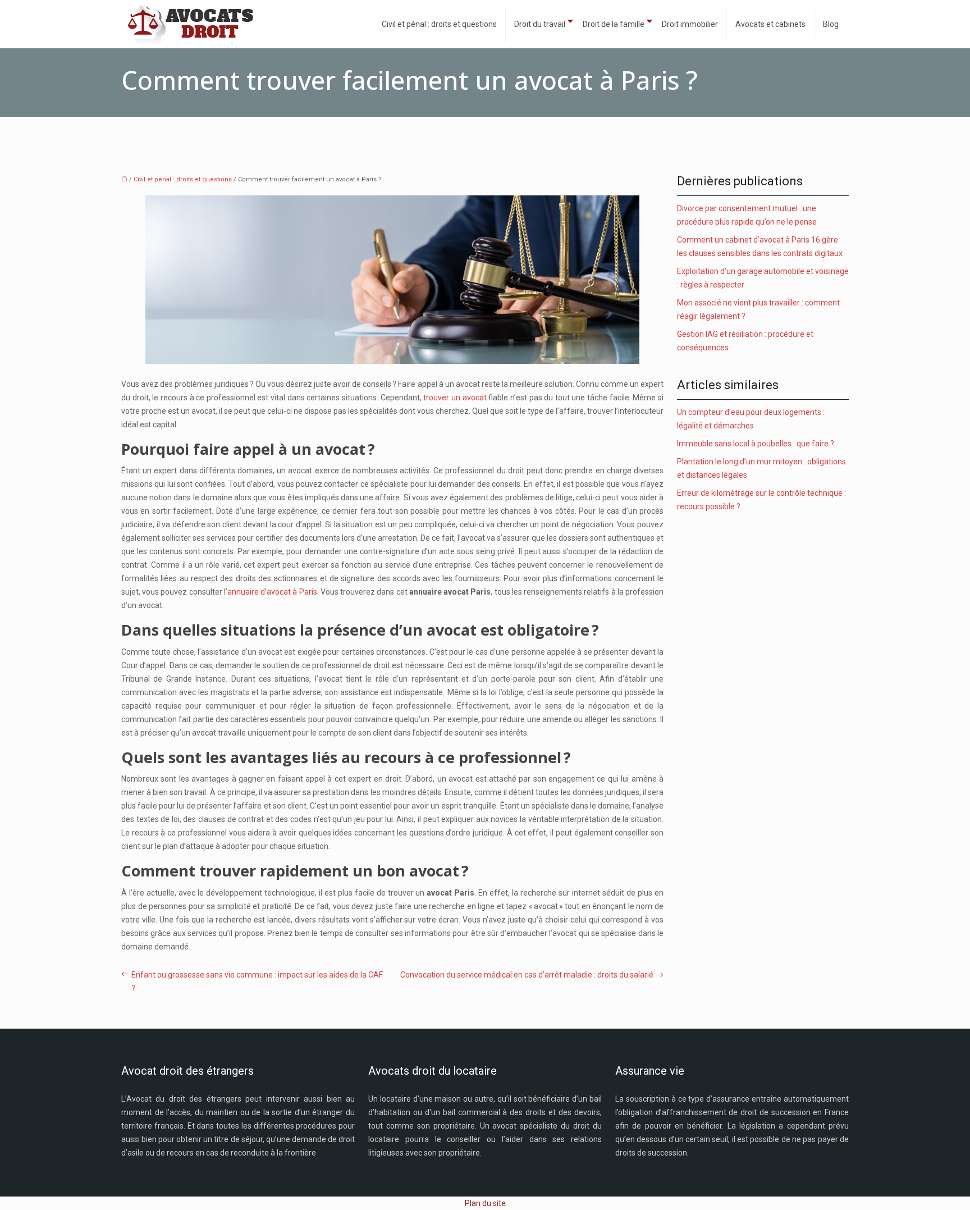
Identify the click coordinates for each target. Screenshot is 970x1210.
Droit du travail (539, 24)
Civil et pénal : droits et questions (439, 24)
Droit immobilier (690, 24)
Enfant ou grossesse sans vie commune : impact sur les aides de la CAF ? (257, 981)
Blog (831, 24)
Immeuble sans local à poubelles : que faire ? (755, 443)
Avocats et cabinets (770, 24)
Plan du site (485, 1203)
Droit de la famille (613, 24)
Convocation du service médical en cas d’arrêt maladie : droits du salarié (526, 974)
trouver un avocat (454, 397)
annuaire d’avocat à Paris (272, 591)
